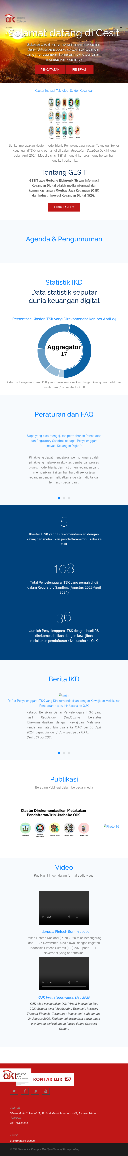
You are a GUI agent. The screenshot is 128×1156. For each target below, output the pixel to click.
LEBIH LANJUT (64, 207)
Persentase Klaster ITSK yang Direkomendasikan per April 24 (64, 319)
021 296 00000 (19, 1123)
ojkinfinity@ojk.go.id (22, 1140)
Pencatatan (50, 69)
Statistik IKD (64, 282)
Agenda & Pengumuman (64, 239)
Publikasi (64, 779)
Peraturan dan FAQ (64, 414)
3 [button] (69, 498)
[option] (64, 457)
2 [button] (64, 498)
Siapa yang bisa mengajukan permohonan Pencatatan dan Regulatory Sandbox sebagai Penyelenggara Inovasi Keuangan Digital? (64, 441)
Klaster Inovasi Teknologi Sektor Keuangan (64, 91)
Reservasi (80, 69)
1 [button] (59, 498)
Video (64, 867)
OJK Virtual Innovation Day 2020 (64, 997)
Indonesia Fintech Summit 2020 (64, 931)
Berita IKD (64, 679)
